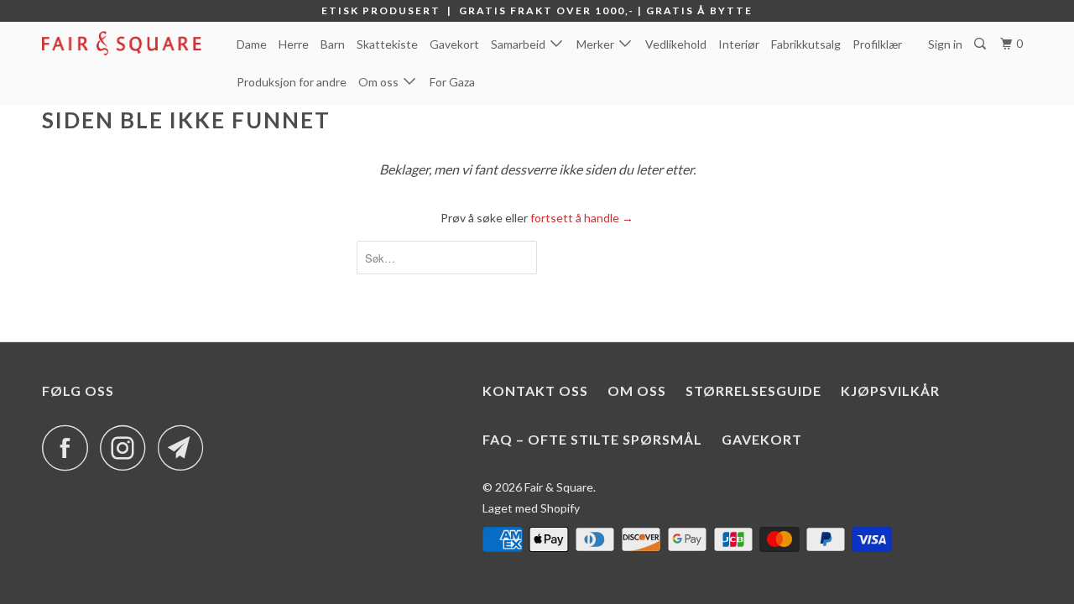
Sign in (945, 44)
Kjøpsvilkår (890, 390)
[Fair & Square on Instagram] (127, 447)
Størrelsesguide (753, 390)
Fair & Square (558, 487)
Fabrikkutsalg (806, 44)
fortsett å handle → (581, 218)
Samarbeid (520, 44)
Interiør (738, 44)
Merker (597, 44)
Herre (294, 44)
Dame (252, 44)
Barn (333, 44)
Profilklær (877, 44)
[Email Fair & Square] (185, 447)
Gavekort (454, 44)
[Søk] (981, 44)
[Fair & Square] (128, 43)
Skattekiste (387, 44)
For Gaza (452, 82)
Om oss (381, 82)
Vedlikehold (675, 44)
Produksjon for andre (292, 82)
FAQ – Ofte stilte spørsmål (592, 439)
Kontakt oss (535, 390)
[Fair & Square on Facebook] (69, 447)
